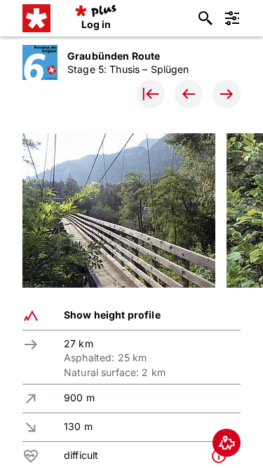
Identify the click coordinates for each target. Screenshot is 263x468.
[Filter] (232, 18)
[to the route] (151, 94)
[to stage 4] (189, 94)
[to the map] (227, 443)
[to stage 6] (227, 94)
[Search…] (205, 18)
